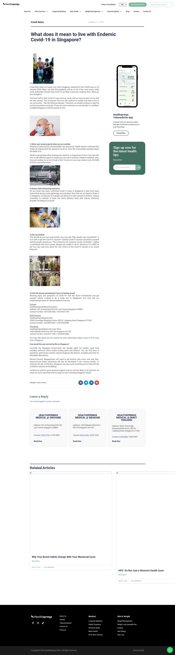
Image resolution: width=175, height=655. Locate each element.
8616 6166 (84, 435)
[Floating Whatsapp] (170, 650)
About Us (27, 11)
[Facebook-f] (33, 623)
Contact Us (147, 11)
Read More (36, 561)
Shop (128, 11)
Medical (92, 616)
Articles (136, 11)
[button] (80, 382)
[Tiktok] (43, 623)
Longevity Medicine (59, 11)
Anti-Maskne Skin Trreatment (61, 160)
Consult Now (121, 133)
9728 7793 (45, 435)
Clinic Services (40, 11)
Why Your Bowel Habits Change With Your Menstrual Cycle (63, 556)
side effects (63, 247)
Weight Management (92, 11)
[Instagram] (38, 623)
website (56, 338)
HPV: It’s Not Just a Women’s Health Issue (141, 570)
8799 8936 (123, 437)
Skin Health (74, 11)
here (31, 158)
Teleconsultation (113, 11)
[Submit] (138, 167)
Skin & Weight (123, 616)
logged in (42, 401)
